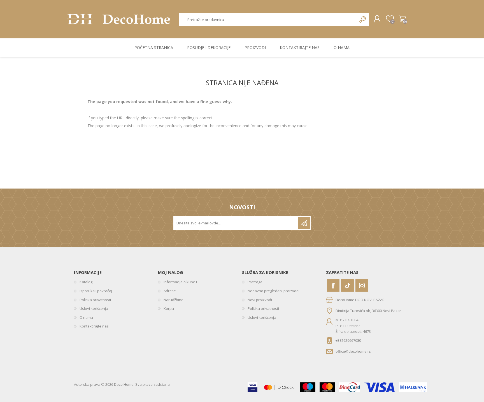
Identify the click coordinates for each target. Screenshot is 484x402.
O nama (86, 317)
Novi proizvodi (260, 299)
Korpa (402, 19)
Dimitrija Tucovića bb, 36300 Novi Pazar (368, 310)
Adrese (170, 290)
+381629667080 (348, 340)
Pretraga (363, 19)
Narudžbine (173, 299)
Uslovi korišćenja (94, 308)
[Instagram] (361, 285)
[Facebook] (333, 285)
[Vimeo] (347, 285)
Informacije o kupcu (180, 281)
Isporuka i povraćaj (96, 290)
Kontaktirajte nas (94, 326)
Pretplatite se (304, 223)
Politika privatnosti (95, 299)
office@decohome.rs (353, 351)
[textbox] (267, 19)
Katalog (86, 281)
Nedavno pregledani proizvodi (273, 290)
